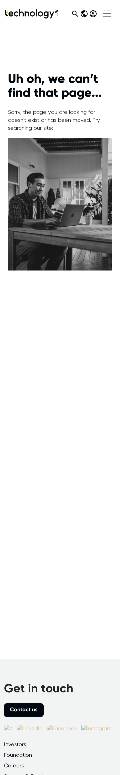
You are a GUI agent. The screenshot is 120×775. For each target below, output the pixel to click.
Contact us (24, 709)
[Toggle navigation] (107, 13)
